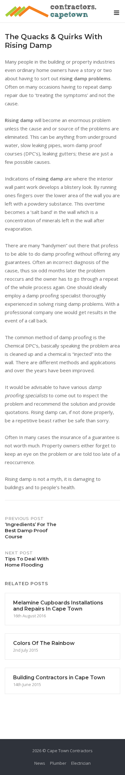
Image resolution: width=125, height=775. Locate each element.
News (39, 763)
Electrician (81, 763)
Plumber (58, 763)
